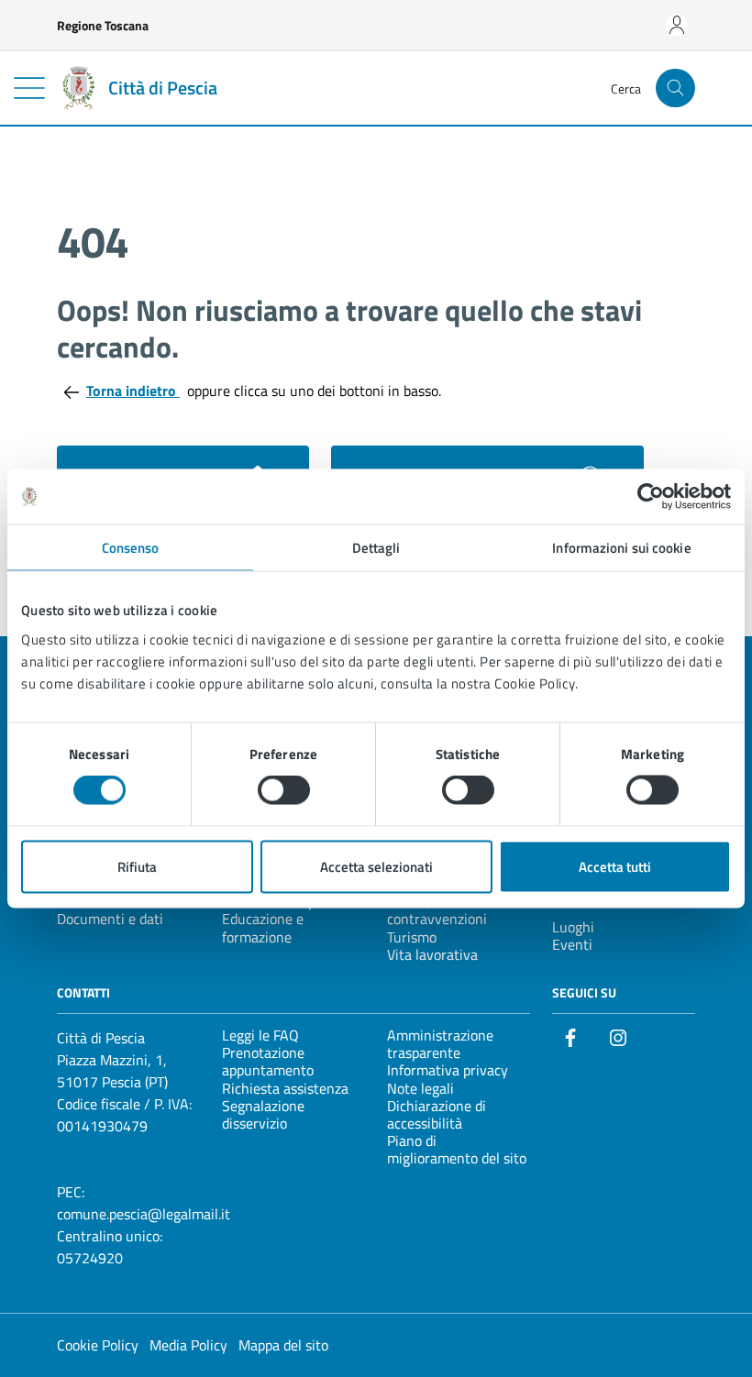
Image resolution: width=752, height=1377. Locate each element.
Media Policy (188, 1345)
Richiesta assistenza (285, 1088)
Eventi (572, 944)
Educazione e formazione (263, 927)
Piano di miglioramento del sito (456, 1149)
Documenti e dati (110, 919)
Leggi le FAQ (260, 1035)
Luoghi (573, 927)
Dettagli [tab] (376, 547)
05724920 (90, 1258)
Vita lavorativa (432, 954)
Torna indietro (133, 391)
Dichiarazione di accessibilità (436, 1114)
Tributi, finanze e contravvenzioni (439, 910)
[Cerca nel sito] (675, 88)
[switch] (284, 790)
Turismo (412, 937)
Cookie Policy (97, 1345)
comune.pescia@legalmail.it (143, 1214)
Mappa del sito (283, 1345)
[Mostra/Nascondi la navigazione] (29, 88)
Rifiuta (137, 865)
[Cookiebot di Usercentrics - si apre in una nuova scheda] (650, 497)
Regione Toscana (103, 25)
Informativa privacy (447, 1070)
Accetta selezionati (376, 865)
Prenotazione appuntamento (268, 1061)
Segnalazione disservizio (263, 1114)
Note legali (420, 1088)
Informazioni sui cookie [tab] (621, 547)
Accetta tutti (615, 865)
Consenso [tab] (131, 547)
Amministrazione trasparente (440, 1043)
